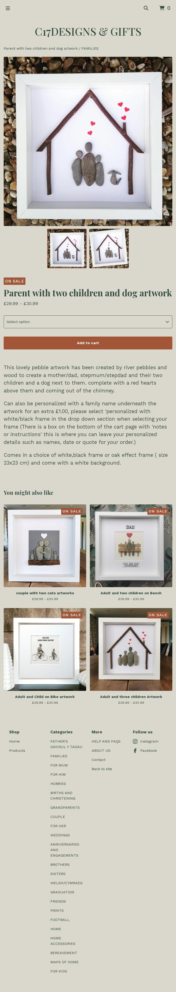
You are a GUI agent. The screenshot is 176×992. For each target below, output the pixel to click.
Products (17, 750)
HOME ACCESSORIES (62, 941)
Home (14, 741)
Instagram (149, 741)
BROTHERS (60, 864)
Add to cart (88, 343)
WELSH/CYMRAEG (66, 883)
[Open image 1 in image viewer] (88, 141)
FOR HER (58, 826)
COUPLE (57, 817)
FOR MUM (59, 765)
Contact (98, 760)
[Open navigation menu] (8, 8)
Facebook (148, 750)
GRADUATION (62, 892)
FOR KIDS (58, 971)
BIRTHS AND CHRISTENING (62, 795)
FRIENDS (58, 901)
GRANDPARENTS (65, 807)
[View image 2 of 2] (109, 248)
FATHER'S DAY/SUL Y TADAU (66, 744)
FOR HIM (58, 774)
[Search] (146, 8)
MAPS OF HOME (64, 962)
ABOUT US (101, 750)
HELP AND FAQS (106, 741)
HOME (55, 929)
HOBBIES (58, 783)
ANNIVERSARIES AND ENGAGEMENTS (64, 850)
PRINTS (57, 910)
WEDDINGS (60, 835)
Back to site (102, 769)
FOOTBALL (60, 920)
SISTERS (58, 874)
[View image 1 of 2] (67, 248)
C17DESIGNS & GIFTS (88, 31)
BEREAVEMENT (63, 953)
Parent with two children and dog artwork (41, 48)
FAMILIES (90, 48)
